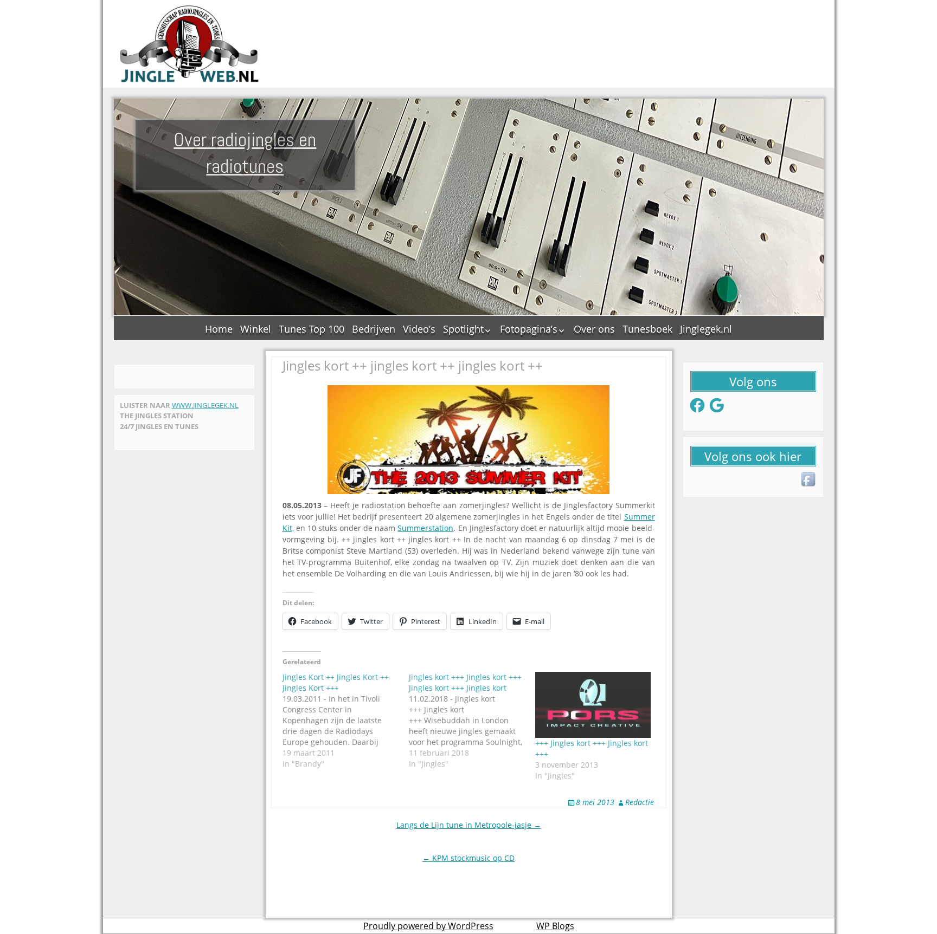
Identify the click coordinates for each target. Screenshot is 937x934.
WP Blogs (555, 926)
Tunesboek (647, 328)
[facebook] (809, 480)
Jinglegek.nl (706, 328)
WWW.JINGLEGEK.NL (205, 405)
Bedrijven (373, 328)
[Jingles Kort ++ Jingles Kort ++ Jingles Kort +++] (346, 720)
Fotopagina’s (528, 328)
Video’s (419, 328)
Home (219, 328)
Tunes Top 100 (311, 328)
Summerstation (425, 528)
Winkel (255, 328)
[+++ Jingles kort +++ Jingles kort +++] (593, 705)
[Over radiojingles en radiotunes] (190, 44)
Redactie (639, 802)
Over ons (594, 328)
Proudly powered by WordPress (428, 926)
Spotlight (463, 328)
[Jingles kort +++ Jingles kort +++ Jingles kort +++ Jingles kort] (472, 720)
